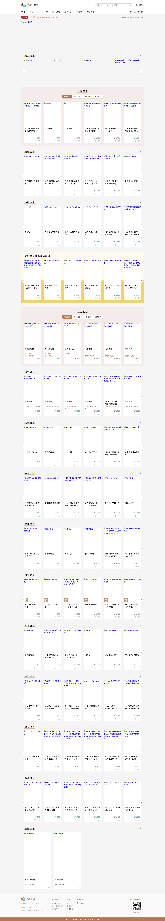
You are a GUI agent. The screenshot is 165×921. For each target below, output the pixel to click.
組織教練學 (129, 503)
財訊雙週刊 (29, 348)
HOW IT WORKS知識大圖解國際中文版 (112, 404)
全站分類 (33, 12)
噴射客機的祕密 (111, 655)
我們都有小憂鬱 (131, 181)
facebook (82, 903)
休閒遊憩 (87, 317)
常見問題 (70, 906)
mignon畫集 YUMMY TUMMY (112, 707)
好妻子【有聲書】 (92, 604)
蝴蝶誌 (87, 655)
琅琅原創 (141, 12)
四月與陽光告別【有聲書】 (131, 605)
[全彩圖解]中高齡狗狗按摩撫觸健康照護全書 (132, 708)
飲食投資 (68, 553)
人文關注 (98, 96)
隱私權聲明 (55, 909)
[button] (24, 71)
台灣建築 (28, 401)
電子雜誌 (56, 12)
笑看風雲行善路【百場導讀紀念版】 (91, 505)
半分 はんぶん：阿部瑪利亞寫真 (32, 808)
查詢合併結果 (139, 17)
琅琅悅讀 (132, 12)
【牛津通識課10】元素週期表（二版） (52, 657)
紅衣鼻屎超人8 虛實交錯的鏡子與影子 (52, 183)
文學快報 (87, 96)
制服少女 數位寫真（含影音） (132, 808)
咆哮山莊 (68, 452)
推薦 (23, 12)
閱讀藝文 (98, 317)
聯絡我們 (70, 909)
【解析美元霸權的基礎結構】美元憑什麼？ (132, 131)
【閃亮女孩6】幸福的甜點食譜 (112, 182)
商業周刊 (128, 348)
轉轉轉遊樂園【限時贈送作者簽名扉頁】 (112, 454)
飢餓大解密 (49, 553)
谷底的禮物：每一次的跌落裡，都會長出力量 (92, 183)
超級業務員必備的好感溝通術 (32, 504)
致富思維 (68, 128)
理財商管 (67, 96)
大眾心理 (77, 96)
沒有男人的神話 (31, 452)
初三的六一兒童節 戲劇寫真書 (52, 707)
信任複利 (28, 232)
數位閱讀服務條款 (57, 906)
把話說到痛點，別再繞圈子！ (112, 129)
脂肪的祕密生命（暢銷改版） (71, 656)
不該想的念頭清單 (132, 655)
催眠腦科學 (29, 655)
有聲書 (79, 12)
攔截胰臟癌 (89, 553)
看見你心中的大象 (52, 232)
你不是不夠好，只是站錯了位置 (92, 129)
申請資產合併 (127, 17)
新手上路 (70, 903)
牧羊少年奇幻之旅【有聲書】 (112, 605)
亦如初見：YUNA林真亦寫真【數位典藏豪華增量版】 (72, 810)
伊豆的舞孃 (49, 452)
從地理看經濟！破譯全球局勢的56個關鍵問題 (32, 131)
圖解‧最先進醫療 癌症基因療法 (33, 554)
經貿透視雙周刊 (71, 348)
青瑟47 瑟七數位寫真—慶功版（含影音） (92, 810)
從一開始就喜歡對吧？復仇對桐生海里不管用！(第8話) (132, 759)
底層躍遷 (48, 128)
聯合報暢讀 (59, 879)
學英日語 (77, 317)
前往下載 (137, 912)
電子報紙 (68, 12)
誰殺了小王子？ (91, 452)
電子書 (45, 12)
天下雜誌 (88, 348)
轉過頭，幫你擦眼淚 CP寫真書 (52, 808)
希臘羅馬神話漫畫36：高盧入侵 (72, 182)
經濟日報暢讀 (30, 879)
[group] (82, 36)
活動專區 (90, 12)
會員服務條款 (56, 903)
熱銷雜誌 (67, 317)
